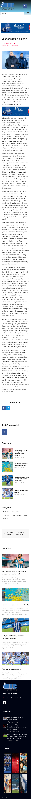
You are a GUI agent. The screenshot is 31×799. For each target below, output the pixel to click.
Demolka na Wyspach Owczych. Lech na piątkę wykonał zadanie (21, 452)
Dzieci (26, 515)
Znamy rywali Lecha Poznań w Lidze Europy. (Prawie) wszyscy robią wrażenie (17, 727)
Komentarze (5, 45)
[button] (4, 408)
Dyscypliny (5, 515)
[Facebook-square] (4, 702)
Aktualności (5, 512)
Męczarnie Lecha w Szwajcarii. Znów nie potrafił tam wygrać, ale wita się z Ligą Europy (17, 736)
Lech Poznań (14, 45)
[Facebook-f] (4, 432)
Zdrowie (5, 518)
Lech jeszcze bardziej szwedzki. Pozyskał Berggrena (21, 478)
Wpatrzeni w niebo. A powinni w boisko (21, 464)
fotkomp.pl (4, 798)
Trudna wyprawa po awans (11, 669)
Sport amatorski (18, 515)
